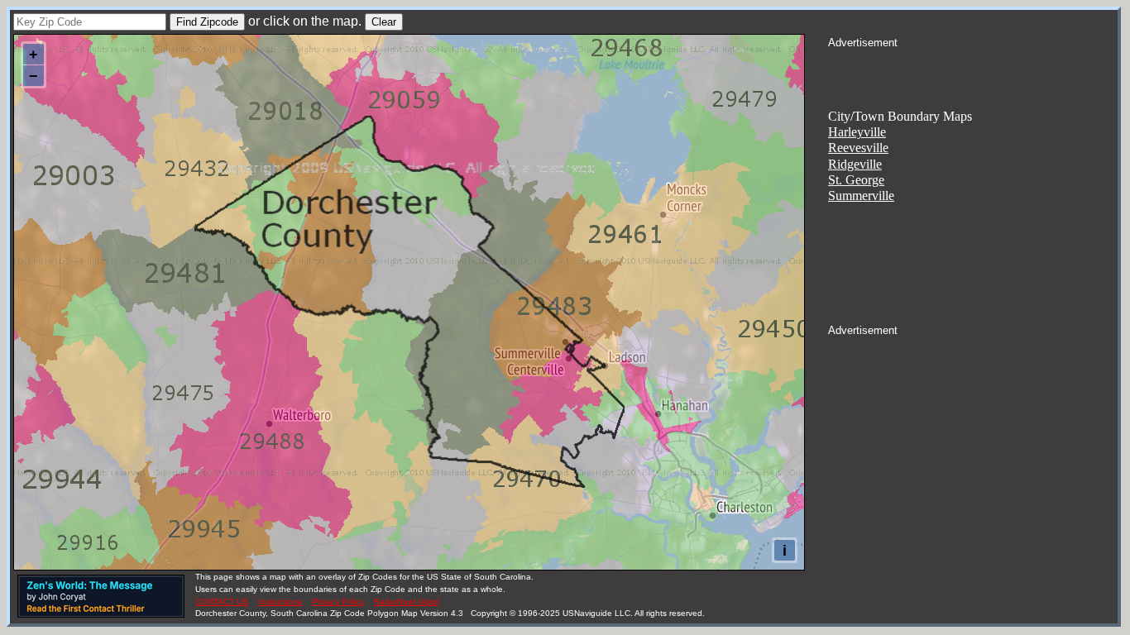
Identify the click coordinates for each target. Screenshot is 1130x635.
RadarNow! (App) (406, 601)
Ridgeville (855, 164)
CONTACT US (221, 601)
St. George (856, 180)
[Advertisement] (972, 71)
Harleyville (857, 132)
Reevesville (858, 148)
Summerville (861, 196)
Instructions (280, 601)
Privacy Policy (338, 601)
